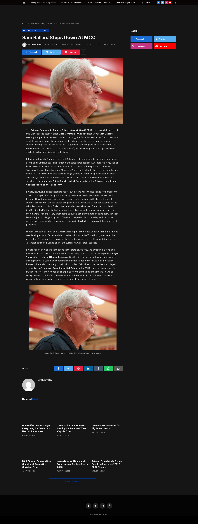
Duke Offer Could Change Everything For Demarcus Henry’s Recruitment (36, 428)
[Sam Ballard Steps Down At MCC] (72, 91)
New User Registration (126, 2)
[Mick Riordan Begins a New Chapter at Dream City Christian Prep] (37, 449)
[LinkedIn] (12, 148)
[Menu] (24, 3)
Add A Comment (73, 481)
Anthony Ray (36, 44)
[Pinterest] (12, 159)
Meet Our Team (94, 2)
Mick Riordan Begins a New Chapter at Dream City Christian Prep (36, 464)
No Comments (95, 44)
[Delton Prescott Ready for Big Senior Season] (107, 413)
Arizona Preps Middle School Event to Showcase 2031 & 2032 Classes (107, 464)
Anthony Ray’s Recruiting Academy (43, 2)
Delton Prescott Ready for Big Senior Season (106, 427)
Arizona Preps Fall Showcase (73, 2)
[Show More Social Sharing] (83, 52)
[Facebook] (12, 137)
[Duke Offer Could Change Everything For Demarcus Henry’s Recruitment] (37, 413)
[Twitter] (12, 142)
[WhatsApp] (12, 154)
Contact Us (108, 2)
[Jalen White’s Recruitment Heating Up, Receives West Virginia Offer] (72, 413)
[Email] (12, 165)
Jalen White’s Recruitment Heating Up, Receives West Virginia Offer (71, 428)
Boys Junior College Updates (35, 31)
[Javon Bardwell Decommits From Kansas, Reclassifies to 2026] (72, 449)
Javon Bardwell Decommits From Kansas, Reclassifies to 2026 (72, 464)
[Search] (174, 2)
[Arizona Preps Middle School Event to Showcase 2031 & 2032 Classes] (107, 449)
